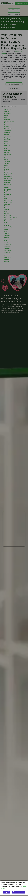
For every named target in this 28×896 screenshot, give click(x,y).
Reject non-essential (18, 892)
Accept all (6, 892)
